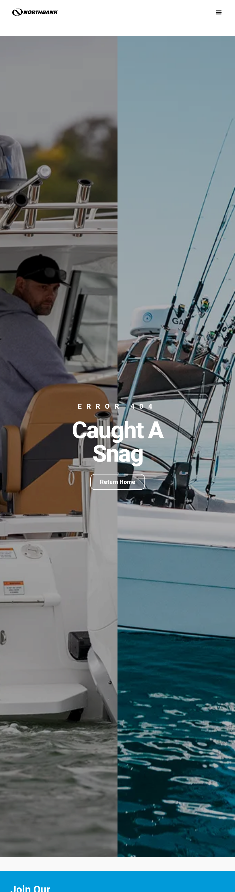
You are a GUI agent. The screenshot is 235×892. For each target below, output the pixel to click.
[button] (218, 12)
